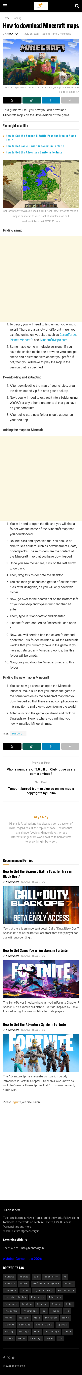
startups (24, 1331)
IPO (67, 1311)
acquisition (51, 1276)
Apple (23, 1283)
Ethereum (55, 1297)
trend (21, 1338)
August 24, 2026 (31, 882)
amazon (10, 1283)
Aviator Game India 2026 (22, 1258)
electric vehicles (15, 1297)
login (15, 1102)
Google (56, 1304)
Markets (24, 1317)
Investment (30, 1311)
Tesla (67, 1331)
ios (44, 1311)
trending (35, 1338)
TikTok (9, 1338)
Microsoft (51, 1317)
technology (52, 1331)
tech (37, 1331)
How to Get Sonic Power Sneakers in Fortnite (35, 146)
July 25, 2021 (31, 34)
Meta (37, 1317)
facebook (11, 1304)
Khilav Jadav (12, 882)
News (65, 1317)
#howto (24, 1276)
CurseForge (68, 334)
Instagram (11, 1311)
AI (65, 1276)
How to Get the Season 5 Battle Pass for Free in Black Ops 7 (41, 137)
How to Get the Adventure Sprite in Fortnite (34, 152)
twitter (49, 1338)
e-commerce (66, 1290)
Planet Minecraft (21, 340)
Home (6, 18)
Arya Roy (13, 34)
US (60, 1338)
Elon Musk (37, 1297)
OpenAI (9, 1324)
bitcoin (68, 1283)
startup (9, 1331)
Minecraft (18, 733)
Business (10, 1290)
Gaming (17, 18)
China (25, 1290)
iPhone (55, 1311)
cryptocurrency (43, 1290)
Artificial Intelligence (46, 1283)
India (69, 1304)
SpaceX (62, 1324)
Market (9, 1317)
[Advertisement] (41, 279)
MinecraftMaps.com (53, 340)
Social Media (44, 1324)
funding (27, 1304)
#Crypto (9, 1276)
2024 (36, 1276)
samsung (25, 1324)
